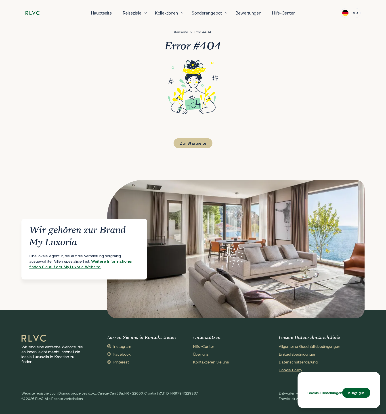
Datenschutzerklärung (298, 361)
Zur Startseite (193, 143)
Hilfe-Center (283, 12)
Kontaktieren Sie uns (211, 361)
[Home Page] (33, 338)
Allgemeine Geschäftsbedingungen (309, 346)
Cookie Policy (290, 369)
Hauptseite (101, 12)
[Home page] (32, 13)
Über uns (201, 354)
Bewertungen (248, 12)
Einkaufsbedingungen (297, 354)
